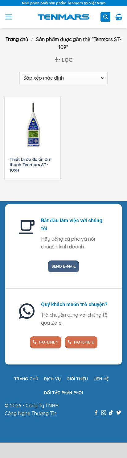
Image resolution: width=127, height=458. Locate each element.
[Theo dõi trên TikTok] (111, 413)
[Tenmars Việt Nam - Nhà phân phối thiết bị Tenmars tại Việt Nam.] (64, 17)
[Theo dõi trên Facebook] (95, 413)
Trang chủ (17, 39)
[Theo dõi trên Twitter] (118, 413)
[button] (9, 17)
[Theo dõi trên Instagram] (103, 413)
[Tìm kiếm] (105, 17)
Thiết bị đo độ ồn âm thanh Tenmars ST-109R (30, 164)
